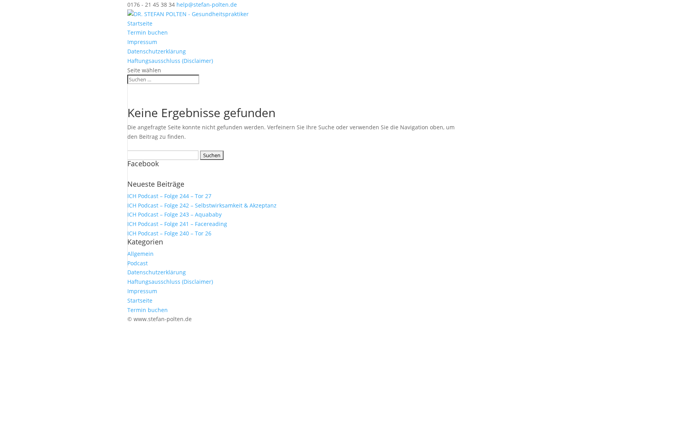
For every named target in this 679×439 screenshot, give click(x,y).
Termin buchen (147, 32)
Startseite (139, 23)
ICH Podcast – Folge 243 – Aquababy (174, 214)
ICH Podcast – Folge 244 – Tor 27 (169, 196)
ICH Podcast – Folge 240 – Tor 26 (169, 233)
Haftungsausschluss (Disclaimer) (170, 60)
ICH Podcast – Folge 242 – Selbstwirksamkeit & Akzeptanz (202, 205)
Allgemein (140, 253)
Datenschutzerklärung (156, 51)
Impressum (142, 42)
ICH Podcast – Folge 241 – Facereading (177, 224)
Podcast (137, 263)
